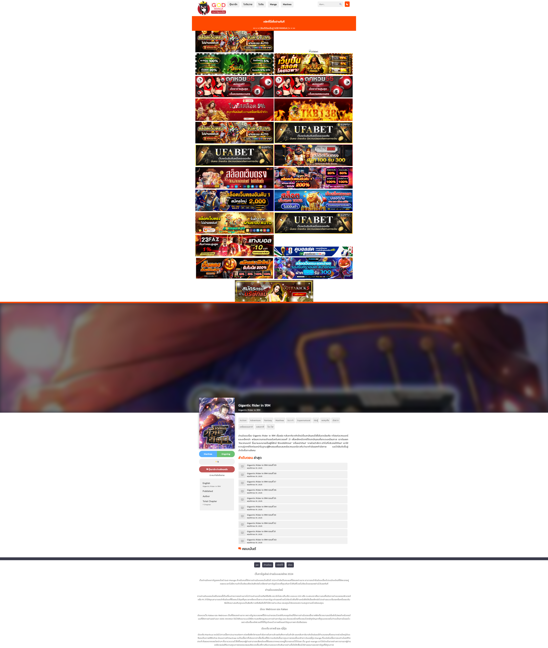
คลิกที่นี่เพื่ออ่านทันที (274, 22)
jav (257, 564)
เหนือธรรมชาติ (246, 426)
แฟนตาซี (260, 426)
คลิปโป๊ (280, 564)
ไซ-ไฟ (270, 426)
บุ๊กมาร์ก (233, 4)
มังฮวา (336, 420)
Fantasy (268, 420)
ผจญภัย (325, 420)
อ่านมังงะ (268, 564)
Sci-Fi (290, 420)
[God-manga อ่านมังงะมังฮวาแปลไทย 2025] (212, 14)
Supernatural (303, 420)
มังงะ (290, 564)
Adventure (255, 420)
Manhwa (287, 4)
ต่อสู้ (316, 420)
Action (243, 420)
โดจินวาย (248, 4)
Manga (273, 4)
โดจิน (261, 4)
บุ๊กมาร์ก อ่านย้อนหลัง (218, 469)
